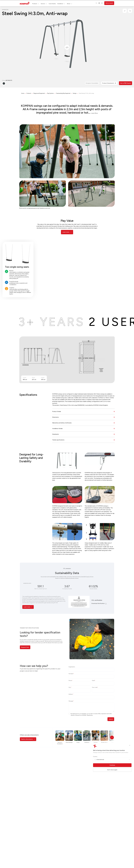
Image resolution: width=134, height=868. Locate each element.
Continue (112, 765)
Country (95, 756)
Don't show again (112, 770)
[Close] (130, 745)
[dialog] (67, 434)
